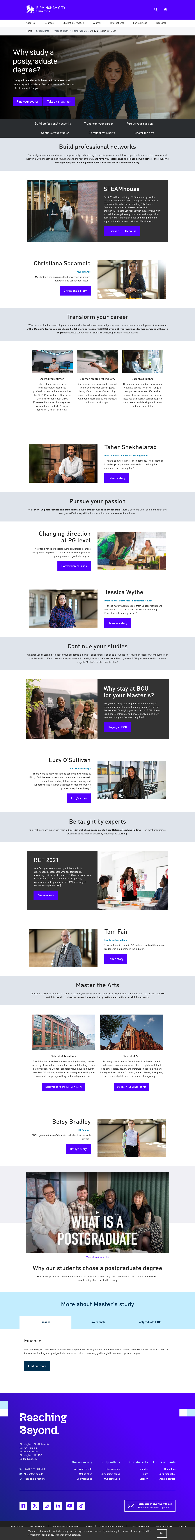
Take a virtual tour (59, 101)
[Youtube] (70, 1506)
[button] (30, 23)
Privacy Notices (38, 1527)
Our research (45, 895)
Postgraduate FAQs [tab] (149, 1322)
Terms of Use (16, 1527)
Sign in (182, 1527)
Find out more (37, 1366)
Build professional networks (53, 123)
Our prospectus (167, 1474)
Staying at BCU (117, 727)
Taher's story (116, 478)
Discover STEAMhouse (122, 231)
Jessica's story (117, 623)
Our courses (113, 1469)
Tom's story (115, 959)
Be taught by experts (102, 133)
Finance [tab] (45, 1322)
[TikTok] (81, 1506)
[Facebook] (23, 1506)
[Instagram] (47, 1506)
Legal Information (139, 1527)
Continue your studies (55, 133)
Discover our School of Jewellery (63, 1087)
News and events (82, 1469)
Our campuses (112, 1479)
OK (161, 1533)
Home (29, 31)
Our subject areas (110, 1474)
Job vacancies (84, 1479)
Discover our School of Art (131, 1087)
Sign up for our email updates (155, 1506)
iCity (145, 1474)
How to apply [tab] (97, 1322)
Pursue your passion (139, 123)
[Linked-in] (58, 1506)
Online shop (85, 1474)
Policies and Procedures (65, 1527)
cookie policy (47, 1535)
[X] (35, 1506)
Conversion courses (74, 566)
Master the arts (144, 133)
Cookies (89, 1527)
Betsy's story (78, 1149)
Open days (170, 1469)
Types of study (60, 31)
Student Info (42, 31)
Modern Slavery (164, 1527)
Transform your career (98, 123)
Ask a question (168, 1479)
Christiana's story (75, 290)
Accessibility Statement (111, 1527)
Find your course (28, 101)
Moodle (144, 1469)
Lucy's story (79, 798)
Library (144, 1479)
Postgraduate (79, 31)
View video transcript (97, 1257)
